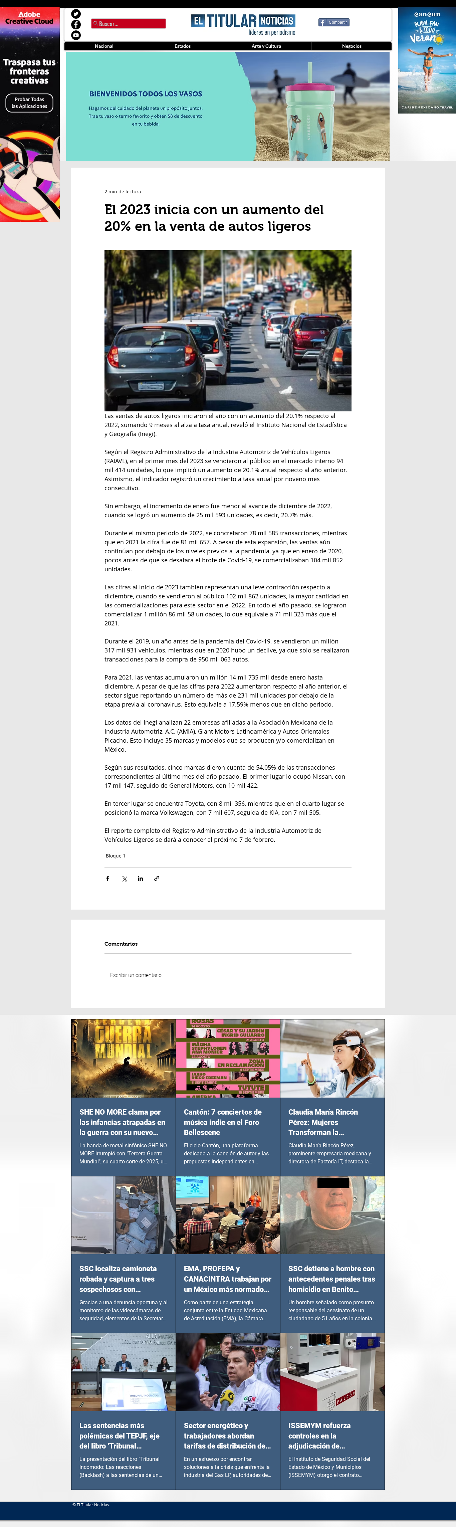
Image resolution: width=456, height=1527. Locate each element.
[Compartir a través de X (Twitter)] (124, 878)
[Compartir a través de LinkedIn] (140, 878)
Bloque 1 (116, 855)
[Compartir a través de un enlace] (157, 878)
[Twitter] (76, 14)
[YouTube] (76, 35)
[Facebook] (76, 24)
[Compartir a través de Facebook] (107, 878)
